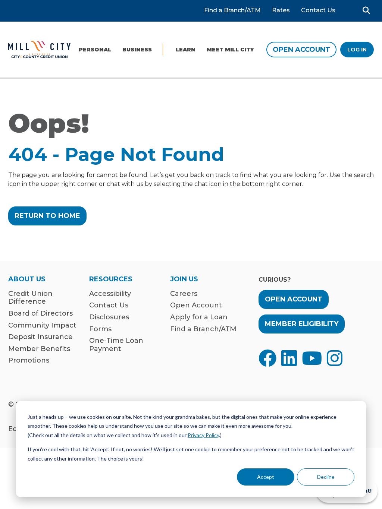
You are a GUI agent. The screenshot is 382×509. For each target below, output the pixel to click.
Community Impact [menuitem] (42, 325)
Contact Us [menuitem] (108, 305)
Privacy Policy (203, 435)
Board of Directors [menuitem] (40, 313)
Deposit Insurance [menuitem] (40, 337)
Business (137, 49)
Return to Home (47, 216)
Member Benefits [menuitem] (39, 349)
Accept (265, 477)
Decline (326, 477)
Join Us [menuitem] (184, 279)
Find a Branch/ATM (232, 10)
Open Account (301, 49)
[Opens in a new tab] (267, 358)
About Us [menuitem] (27, 279)
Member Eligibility (301, 324)
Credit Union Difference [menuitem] (30, 298)
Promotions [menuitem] (28, 360)
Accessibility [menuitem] (110, 294)
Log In (357, 49)
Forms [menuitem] (100, 329)
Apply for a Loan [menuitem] (199, 317)
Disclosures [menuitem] (109, 317)
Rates (281, 10)
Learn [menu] (185, 49)
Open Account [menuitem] (196, 305)
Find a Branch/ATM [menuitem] (203, 329)
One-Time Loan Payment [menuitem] (116, 345)
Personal (95, 49)
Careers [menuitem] (183, 294)
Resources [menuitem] (110, 279)
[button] (366, 10)
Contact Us (318, 10)
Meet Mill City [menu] (230, 49)
